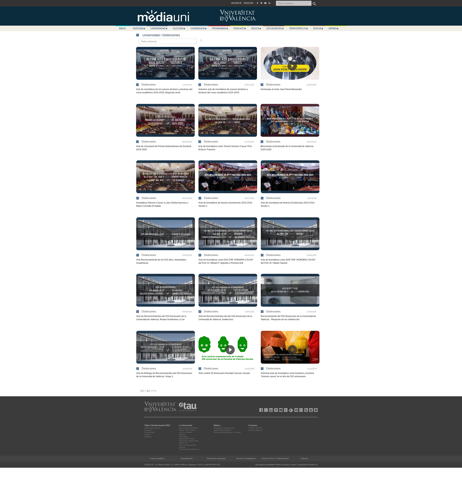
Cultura (179, 28)
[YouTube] (265, 3)
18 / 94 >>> (148, 391)
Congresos (198, 28)
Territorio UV (298, 28)
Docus (318, 28)
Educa (256, 28)
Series (333, 28)
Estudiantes (275, 28)
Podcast (240, 28)
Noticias (139, 28)
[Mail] (269, 3)
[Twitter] (261, 3)
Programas (220, 28)
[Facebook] (257, 3)
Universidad (159, 28)
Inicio (122, 28)
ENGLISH (248, 3)
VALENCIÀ (236, 3)
